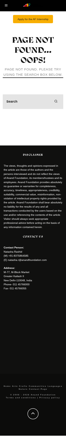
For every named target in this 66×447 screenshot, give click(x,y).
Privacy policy (49, 398)
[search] (56, 101)
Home (7, 386)
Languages (55, 386)
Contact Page (38, 389)
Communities (38, 386)
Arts (15, 386)
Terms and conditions (21, 398)
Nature (23, 389)
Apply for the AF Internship (33, 19)
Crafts (23, 386)
